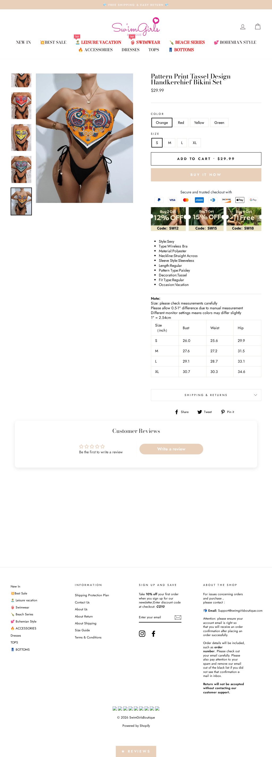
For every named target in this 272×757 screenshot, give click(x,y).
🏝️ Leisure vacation (98, 42)
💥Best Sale (53, 42)
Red (181, 122)
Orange (162, 122)
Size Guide (82, 630)
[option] (136, 5)
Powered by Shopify (136, 725)
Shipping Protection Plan (92, 595)
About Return (84, 616)
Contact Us (82, 602)
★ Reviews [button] (136, 751)
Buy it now (206, 174)
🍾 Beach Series (187, 42)
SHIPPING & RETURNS (206, 395)
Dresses (130, 50)
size (155, 134)
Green (219, 122)
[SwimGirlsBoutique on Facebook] (153, 633)
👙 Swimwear (145, 42)
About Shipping (85, 623)
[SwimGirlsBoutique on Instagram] (142, 633)
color (157, 114)
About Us (81, 609)
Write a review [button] (171, 449)
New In (23, 42)
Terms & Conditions (88, 637)
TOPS (153, 50)
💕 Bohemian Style (235, 42)
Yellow (199, 122)
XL (195, 142)
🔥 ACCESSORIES (95, 50)
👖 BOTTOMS (181, 50)
